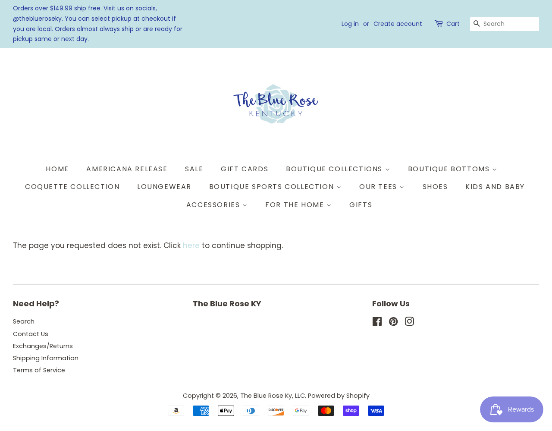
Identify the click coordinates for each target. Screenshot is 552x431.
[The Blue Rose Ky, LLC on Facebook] (377, 323)
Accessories (214, 205)
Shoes (435, 187)
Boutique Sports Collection (272, 187)
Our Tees (379, 187)
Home (57, 169)
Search (23, 321)
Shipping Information (45, 358)
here (191, 245)
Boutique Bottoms (450, 169)
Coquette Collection (72, 187)
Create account (397, 23)
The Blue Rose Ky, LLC (272, 395)
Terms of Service (39, 370)
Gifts (360, 205)
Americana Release (126, 169)
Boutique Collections (335, 169)
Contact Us (30, 334)
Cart (453, 23)
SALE (194, 169)
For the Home (295, 205)
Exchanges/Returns (43, 346)
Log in (350, 23)
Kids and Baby (495, 187)
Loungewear (164, 187)
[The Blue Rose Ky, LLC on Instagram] (409, 323)
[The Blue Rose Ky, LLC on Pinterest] (393, 323)
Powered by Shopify (339, 395)
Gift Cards (244, 169)
